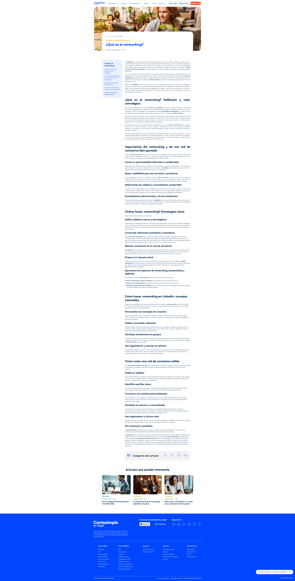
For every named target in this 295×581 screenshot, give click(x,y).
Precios (154, 3)
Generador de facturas (124, 569)
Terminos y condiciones (163, 578)
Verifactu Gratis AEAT (168, 554)
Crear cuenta (190, 551)
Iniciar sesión (190, 549)
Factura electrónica (103, 556)
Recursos (165, 559)
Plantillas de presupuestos (125, 564)
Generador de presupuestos (125, 566)
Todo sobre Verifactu (168, 549)
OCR (99, 551)
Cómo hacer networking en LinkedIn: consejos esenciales (112, 88)
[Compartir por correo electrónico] (165, 455)
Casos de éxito (122, 551)
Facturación (101, 549)
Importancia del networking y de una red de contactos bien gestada (112, 77)
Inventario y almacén (103, 559)
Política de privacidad (176, 578)
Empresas (165, 551)
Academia (121, 554)
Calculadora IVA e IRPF (124, 559)
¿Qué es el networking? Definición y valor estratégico (110, 71)
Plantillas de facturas (123, 561)
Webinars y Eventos (123, 556)
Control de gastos (103, 554)
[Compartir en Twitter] (179, 455)
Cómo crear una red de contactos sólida (110, 93)
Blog (119, 549)
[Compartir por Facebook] (172, 455)
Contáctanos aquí (191, 556)
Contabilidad (101, 566)
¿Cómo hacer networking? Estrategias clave (111, 83)
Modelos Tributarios (103, 564)
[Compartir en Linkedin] (185, 455)
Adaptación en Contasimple (170, 556)
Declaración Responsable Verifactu (192, 578)
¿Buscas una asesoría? (149, 551)
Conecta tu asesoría (148, 549)
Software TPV (101, 561)
